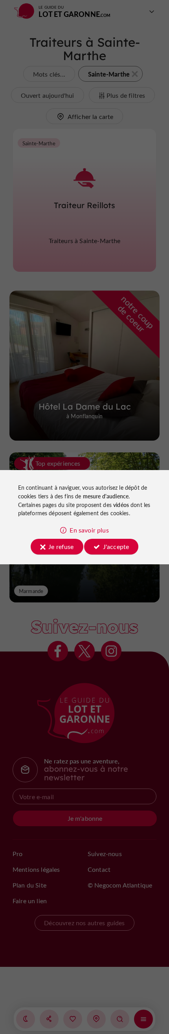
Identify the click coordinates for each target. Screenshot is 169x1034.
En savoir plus (89, 530)
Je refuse (60, 546)
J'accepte (116, 546)
